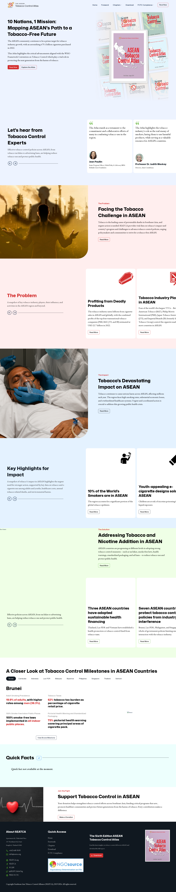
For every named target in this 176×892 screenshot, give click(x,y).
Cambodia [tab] (22, 678)
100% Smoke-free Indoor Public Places (23, 713)
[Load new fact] (39, 758)
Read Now (163, 5)
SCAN (11, 867)
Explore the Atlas (28, 67)
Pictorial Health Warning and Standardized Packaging (67, 714)
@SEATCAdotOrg (16, 871)
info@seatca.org (15, 854)
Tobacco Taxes (54, 695)
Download (130, 5)
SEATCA (12, 863)
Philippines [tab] (83, 678)
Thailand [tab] (107, 678)
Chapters (116, 5)
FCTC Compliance (145, 5)
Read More (104, 239)
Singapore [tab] (95, 678)
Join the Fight (64, 791)
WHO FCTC (14, 875)
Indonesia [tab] (34, 678)
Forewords (52, 842)
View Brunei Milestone (46, 738)
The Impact (103, 375)
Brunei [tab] (11, 678)
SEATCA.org (14, 860)
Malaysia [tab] (58, 678)
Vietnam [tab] (118, 678)
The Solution (103, 529)
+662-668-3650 (14, 850)
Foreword (105, 5)
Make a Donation (66, 817)
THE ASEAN (20, 3)
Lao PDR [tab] (46, 678)
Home (94, 5)
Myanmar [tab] (70, 678)
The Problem (103, 203)
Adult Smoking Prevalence (18, 695)
